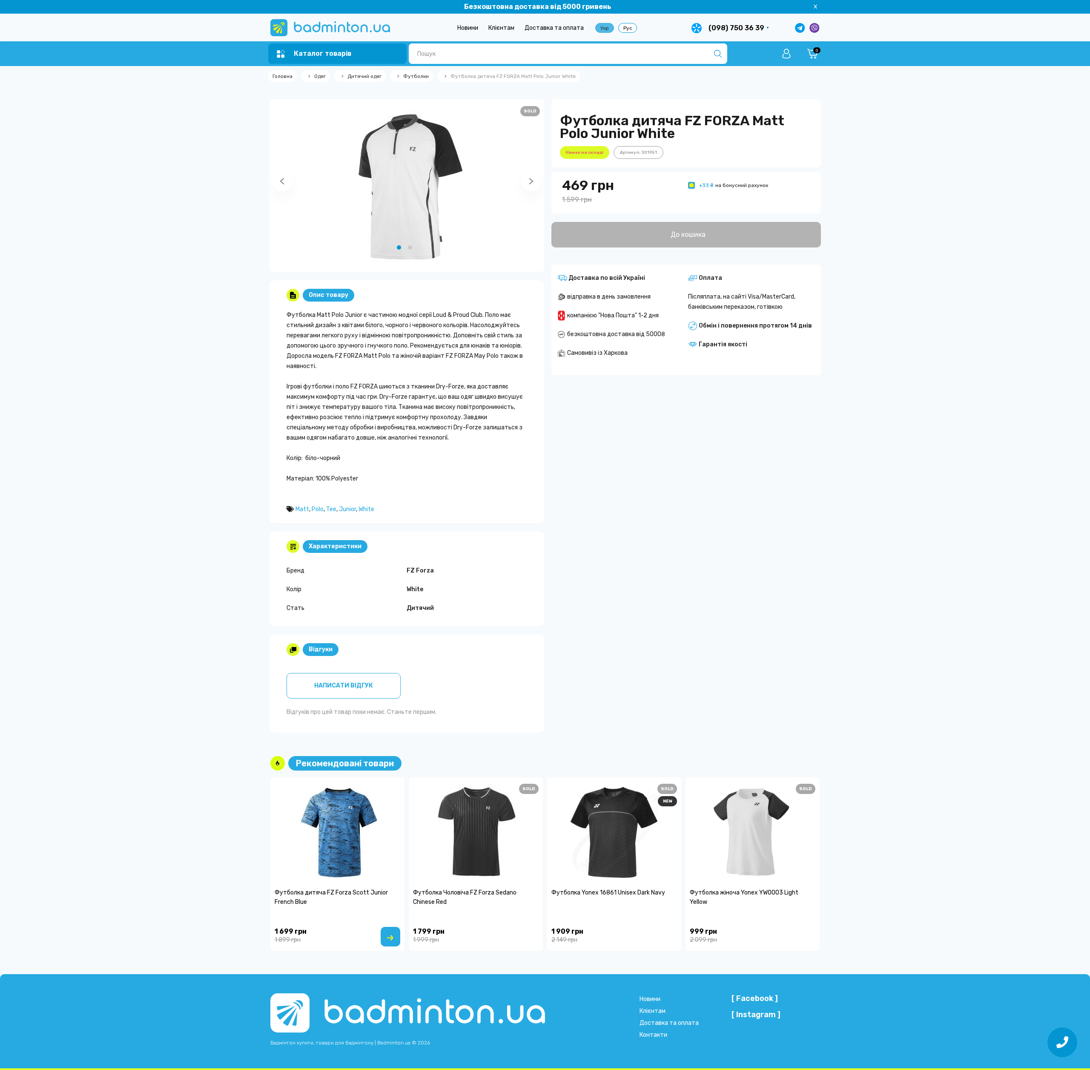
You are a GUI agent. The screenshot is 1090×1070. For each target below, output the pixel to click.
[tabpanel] (407, 185)
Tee (331, 509)
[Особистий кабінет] (786, 54)
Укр (604, 28)
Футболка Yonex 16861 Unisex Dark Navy (608, 892)
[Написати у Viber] (814, 28)
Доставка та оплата (554, 28)
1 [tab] (399, 247)
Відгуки (321, 649)
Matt (302, 509)
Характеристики (335, 546)
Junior (347, 509)
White (366, 509)
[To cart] (390, 936)
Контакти (653, 1034)
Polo (318, 509)
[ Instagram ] (755, 1014)
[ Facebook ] (754, 998)
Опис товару (328, 295)
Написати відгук (343, 685)
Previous (271, 185)
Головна (282, 76)
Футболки (416, 76)
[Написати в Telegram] (800, 28)
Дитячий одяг (364, 76)
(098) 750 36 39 (736, 28)
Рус (627, 28)
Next (520, 185)
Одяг (320, 76)
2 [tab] (410, 247)
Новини (467, 28)
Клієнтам (501, 28)
